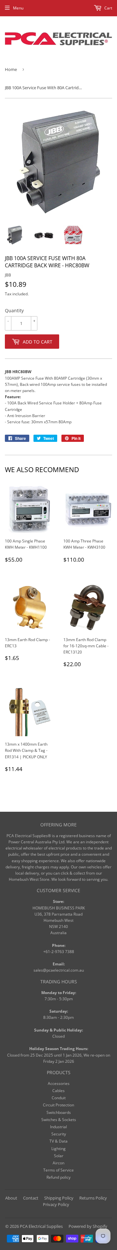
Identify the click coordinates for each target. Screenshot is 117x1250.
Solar (58, 1156)
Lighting (58, 1148)
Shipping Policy (58, 1198)
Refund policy (58, 1177)
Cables (58, 1090)
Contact (30, 1198)
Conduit (59, 1098)
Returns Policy (93, 1198)
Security (58, 1134)
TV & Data (58, 1141)
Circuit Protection (58, 1105)
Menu (18, 8)
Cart (107, 8)
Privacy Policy (56, 1204)
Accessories (59, 1083)
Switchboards (58, 1112)
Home (11, 69)
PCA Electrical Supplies (41, 1226)
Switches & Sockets (58, 1119)
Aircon (58, 1163)
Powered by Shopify (88, 1226)
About (11, 1198)
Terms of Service (58, 1170)
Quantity (14, 310)
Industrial (58, 1127)
